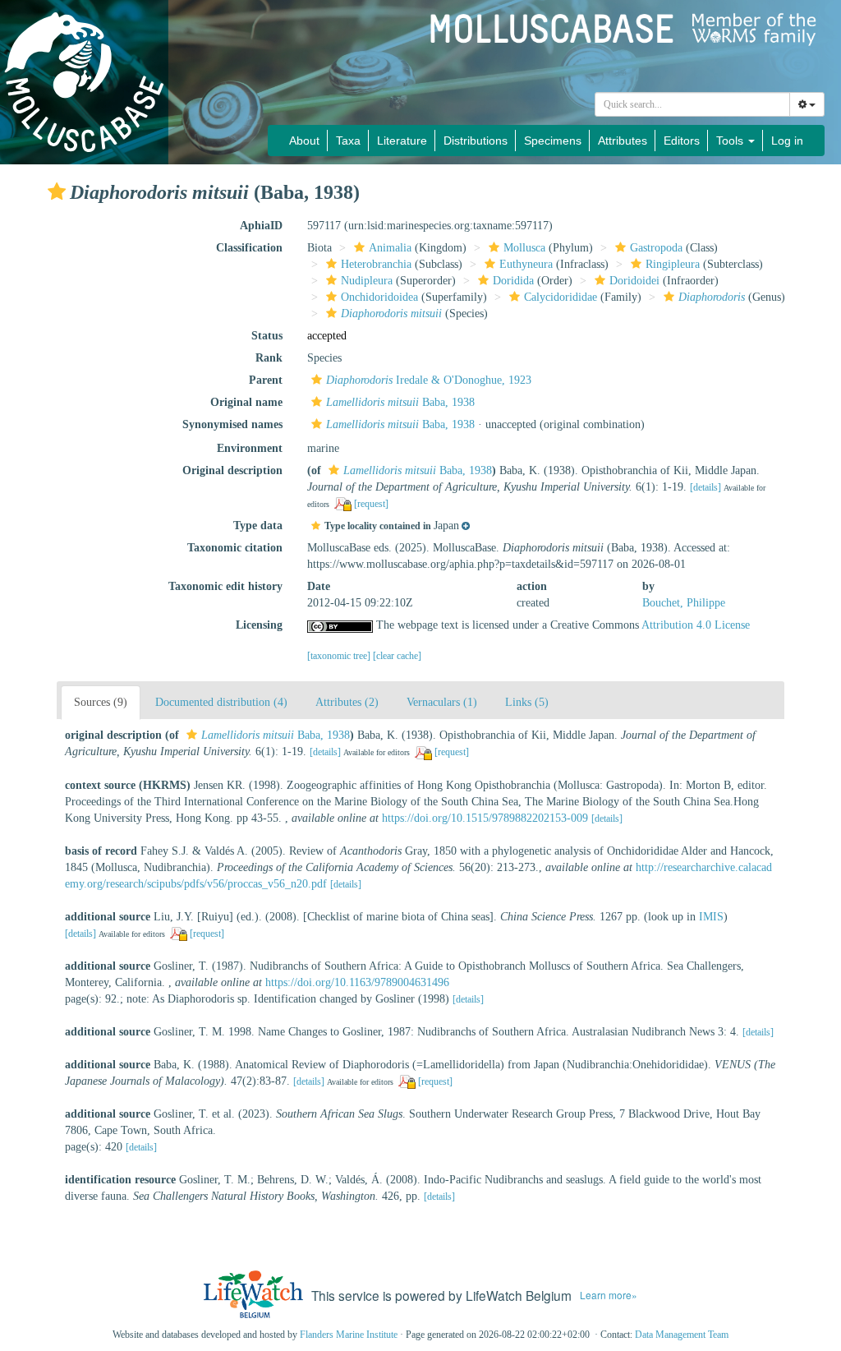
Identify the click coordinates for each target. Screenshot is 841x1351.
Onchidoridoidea (379, 297)
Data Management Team (681, 1334)
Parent (266, 380)
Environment (250, 448)
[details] (705, 487)
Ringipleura (673, 264)
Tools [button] (731, 140)
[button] (57, 191)
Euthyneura (526, 264)
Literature (402, 140)
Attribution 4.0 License (695, 625)
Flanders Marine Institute (349, 1334)
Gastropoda (656, 248)
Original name (246, 402)
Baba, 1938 (400, 402)
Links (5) (527, 702)
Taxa (348, 140)
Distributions (475, 140)
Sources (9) (100, 702)
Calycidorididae (560, 297)
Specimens (552, 140)
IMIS (711, 917)
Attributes (622, 140)
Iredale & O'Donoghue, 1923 (428, 380)
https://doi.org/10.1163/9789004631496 (357, 982)
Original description (232, 470)
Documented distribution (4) (221, 702)
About (304, 140)
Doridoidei (634, 280)
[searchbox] (692, 104)
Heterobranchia (376, 264)
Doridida (513, 280)
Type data (258, 525)
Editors (682, 140)
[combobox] (692, 104)
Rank (269, 358)
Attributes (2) (347, 702)
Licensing (259, 625)
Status (267, 336)
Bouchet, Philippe (683, 603)
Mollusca (524, 248)
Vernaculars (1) (442, 702)
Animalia (390, 248)
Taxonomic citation (235, 548)
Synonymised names (232, 424)
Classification (249, 248)
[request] (371, 504)
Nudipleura (367, 280)
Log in (787, 140)
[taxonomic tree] (340, 656)
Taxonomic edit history (225, 586)
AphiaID (261, 225)
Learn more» (608, 1295)
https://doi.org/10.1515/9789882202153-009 (485, 818)
